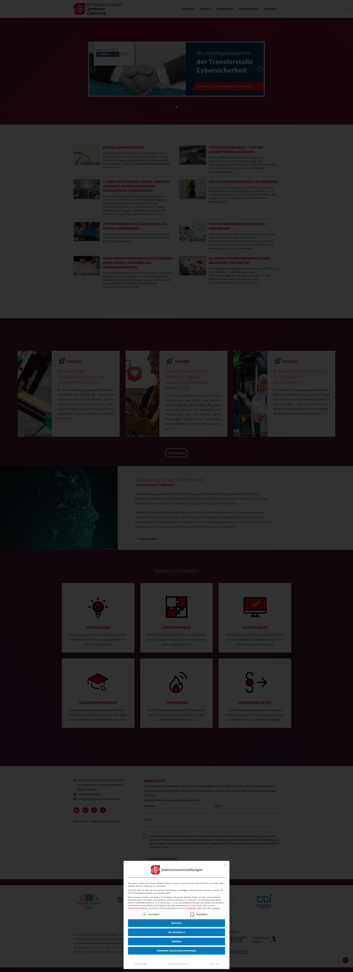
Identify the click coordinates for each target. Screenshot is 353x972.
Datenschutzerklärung (138, 908)
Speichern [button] (176, 923)
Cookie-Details (140, 964)
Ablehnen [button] (176, 941)
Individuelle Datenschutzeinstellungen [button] (176, 950)
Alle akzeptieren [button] (176, 932)
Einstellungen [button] (190, 908)
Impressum (214, 964)
